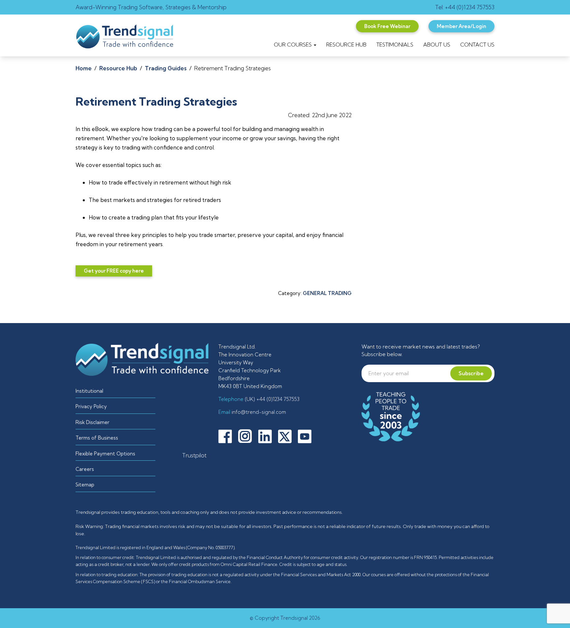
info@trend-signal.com (258, 412)
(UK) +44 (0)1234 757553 (271, 399)
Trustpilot (194, 455)
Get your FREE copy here (114, 271)
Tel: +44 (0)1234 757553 (464, 7)
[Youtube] (307, 435)
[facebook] (227, 435)
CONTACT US (477, 44)
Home (84, 68)
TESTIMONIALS (394, 44)
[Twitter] (287, 435)
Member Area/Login (461, 26)
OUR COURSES (293, 44)
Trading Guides (166, 68)
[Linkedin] (267, 435)
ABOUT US (436, 44)
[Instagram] (247, 435)
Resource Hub (118, 68)
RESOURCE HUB (346, 44)
